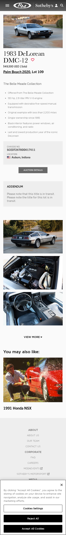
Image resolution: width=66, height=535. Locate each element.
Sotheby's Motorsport (32, 474)
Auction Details (33, 170)
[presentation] (6, 386)
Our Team (33, 441)
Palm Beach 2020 (16, 71)
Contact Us (33, 446)
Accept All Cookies (33, 528)
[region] (33, 507)
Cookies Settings (33, 508)
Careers (32, 463)
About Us (33, 435)
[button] (56, 5)
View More (32, 337)
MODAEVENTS (32, 468)
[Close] (62, 485)
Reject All (32, 518)
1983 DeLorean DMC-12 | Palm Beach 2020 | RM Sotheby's (33, 5)
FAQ (33, 457)
